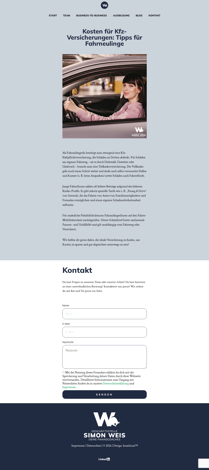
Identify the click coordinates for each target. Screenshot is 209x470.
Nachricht (67, 342)
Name (65, 305)
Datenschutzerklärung (116, 383)
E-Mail (66, 323)
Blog (139, 15)
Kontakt (154, 15)
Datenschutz (94, 446)
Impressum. (69, 387)
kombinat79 (130, 446)
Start (53, 15)
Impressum (78, 446)
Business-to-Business (91, 15)
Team (66, 15)
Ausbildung (121, 15)
